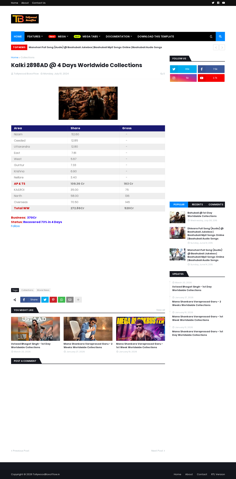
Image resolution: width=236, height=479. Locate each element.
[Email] (70, 300)
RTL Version (218, 474)
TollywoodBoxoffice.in (46, 474)
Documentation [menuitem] (118, 36)
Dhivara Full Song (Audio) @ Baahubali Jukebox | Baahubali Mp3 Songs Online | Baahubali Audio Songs (206, 233)
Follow (15, 226)
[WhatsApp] (61, 300)
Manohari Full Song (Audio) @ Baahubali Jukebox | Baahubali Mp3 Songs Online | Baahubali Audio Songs (95, 47)
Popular (178, 204)
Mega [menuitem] (62, 36)
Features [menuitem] (33, 36)
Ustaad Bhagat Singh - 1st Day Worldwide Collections (31, 345)
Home (14, 2)
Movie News (43, 290)
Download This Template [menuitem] (156, 36)
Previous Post (21, 450)
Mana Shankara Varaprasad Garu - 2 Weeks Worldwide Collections (88, 345)
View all (160, 309)
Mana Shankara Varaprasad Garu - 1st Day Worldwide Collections (197, 333)
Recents (197, 204)
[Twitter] (45, 300)
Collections (27, 57)
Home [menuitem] (18, 36)
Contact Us (39, 2)
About (25, 2)
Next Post (157, 450)
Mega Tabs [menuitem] (90, 36)
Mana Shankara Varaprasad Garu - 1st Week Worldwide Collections (139, 345)
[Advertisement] (88, 254)
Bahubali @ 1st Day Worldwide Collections (202, 214)
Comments (216, 204)
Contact (202, 474)
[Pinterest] (53, 300)
